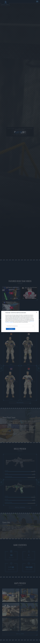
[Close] (37, 313)
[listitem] (20, 325)
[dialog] (20, 321)
